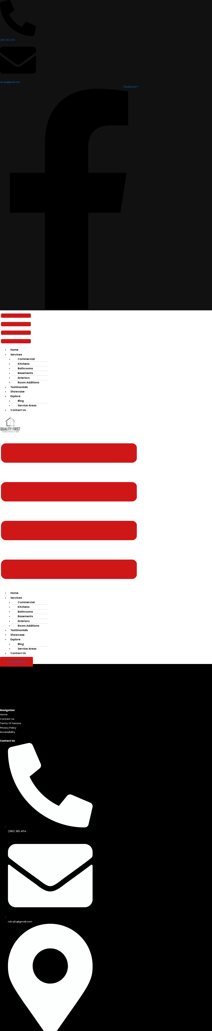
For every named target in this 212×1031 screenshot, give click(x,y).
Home (14, 350)
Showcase (17, 391)
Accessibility (7, 732)
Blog (21, 401)
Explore (15, 396)
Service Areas (27, 405)
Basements (25, 373)
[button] (16, 329)
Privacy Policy (8, 727)
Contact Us (18, 410)
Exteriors (24, 378)
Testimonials (19, 630)
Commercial (26, 359)
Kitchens (23, 364)
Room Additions (28, 382)
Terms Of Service (10, 723)
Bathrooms (25, 368)
